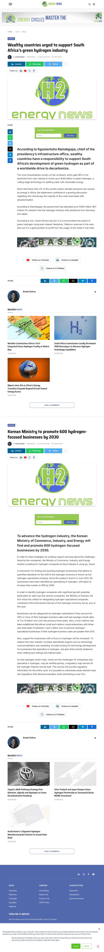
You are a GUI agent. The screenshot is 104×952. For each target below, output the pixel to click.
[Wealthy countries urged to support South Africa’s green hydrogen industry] (52, 98)
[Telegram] (10, 154)
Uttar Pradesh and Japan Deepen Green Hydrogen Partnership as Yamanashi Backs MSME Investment (74, 792)
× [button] (99, 928)
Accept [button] (76, 946)
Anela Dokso (19, 57)
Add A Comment (52, 405)
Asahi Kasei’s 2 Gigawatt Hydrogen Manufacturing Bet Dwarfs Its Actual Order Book (27, 834)
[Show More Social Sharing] (65, 64)
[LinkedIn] (10, 131)
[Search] (93, 4)
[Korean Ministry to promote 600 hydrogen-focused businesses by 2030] (52, 484)
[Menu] (10, 4)
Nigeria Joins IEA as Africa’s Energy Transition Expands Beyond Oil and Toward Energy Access (27, 388)
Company (43, 885)
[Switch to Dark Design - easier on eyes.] (89, 4)
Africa (24, 32)
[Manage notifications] (98, 946)
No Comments (45, 57)
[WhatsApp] (10, 137)
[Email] (10, 149)
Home (17, 32)
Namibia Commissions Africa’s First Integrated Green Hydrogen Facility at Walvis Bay (28, 346)
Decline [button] (86, 946)
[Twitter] (10, 143)
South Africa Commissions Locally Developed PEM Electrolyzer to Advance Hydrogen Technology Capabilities (75, 346)
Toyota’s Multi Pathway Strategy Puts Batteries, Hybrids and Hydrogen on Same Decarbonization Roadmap (27, 792)
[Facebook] (10, 160)
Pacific (11, 425)
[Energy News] (52, 4)
